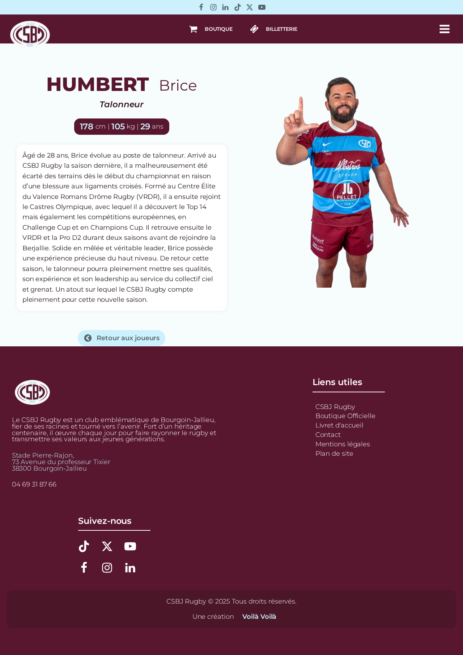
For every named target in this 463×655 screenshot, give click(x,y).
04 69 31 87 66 (34, 484)
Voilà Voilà (259, 616)
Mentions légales (342, 444)
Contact (328, 434)
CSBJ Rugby (335, 406)
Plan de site (334, 453)
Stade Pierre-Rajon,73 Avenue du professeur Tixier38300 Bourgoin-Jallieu (61, 461)
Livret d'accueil (339, 425)
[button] (210, 29)
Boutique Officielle (345, 416)
